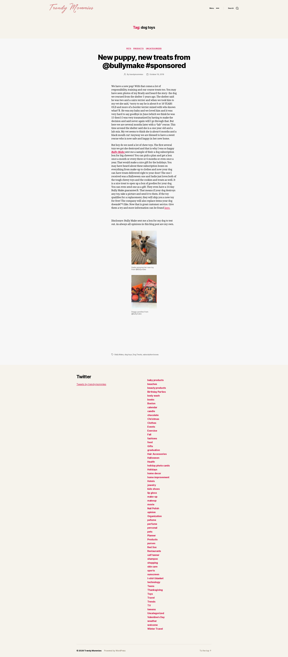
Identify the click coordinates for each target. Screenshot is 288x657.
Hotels (151, 481)
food (150, 442)
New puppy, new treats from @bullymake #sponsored (144, 61)
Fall (149, 434)
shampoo (152, 558)
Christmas (153, 419)
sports (151, 570)
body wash (153, 395)
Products (138, 49)
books (150, 399)
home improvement (158, 477)
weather (152, 621)
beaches (152, 384)
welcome (152, 625)
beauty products (156, 387)
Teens (150, 586)
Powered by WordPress (115, 650)
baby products (155, 380)
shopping (152, 562)
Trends (151, 601)
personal (152, 527)
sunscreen (153, 574)
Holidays (152, 469)
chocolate (153, 415)
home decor (154, 473)
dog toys (128, 354)
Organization (154, 516)
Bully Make (119, 354)
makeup (151, 500)
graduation (153, 450)
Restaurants (154, 551)
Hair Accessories (157, 454)
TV (149, 605)
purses (151, 543)
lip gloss (152, 492)
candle (151, 411)
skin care (152, 566)
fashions (152, 438)
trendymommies (136, 74)
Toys (150, 593)
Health (151, 461)
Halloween (153, 457)
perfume (152, 524)
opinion (151, 512)
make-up (152, 496)
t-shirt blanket (155, 578)
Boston (151, 403)
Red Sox (152, 547)
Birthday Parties (156, 391)
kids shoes (153, 489)
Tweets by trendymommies (91, 384)
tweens (151, 609)
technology (153, 582)
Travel (151, 597)
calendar (152, 407)
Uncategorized (154, 49)
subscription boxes (151, 354)
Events (151, 426)
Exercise (152, 430)
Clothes (151, 423)
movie (150, 504)
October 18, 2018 (157, 74)
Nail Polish (153, 508)
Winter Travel (155, 628)
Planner (151, 535)
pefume (151, 520)
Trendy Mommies (92, 650)
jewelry (151, 485)
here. (167, 207)
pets (128, 49)
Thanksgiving (155, 590)
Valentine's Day (156, 617)
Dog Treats (137, 354)
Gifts (150, 446)
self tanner (153, 555)
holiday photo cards (158, 465)
